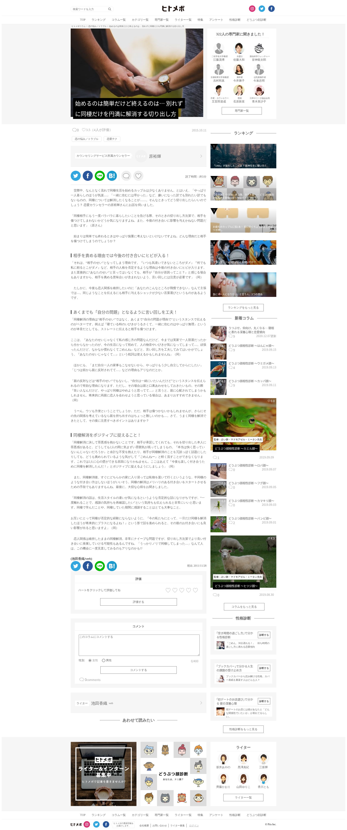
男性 (109, 660)
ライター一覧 (183, 19)
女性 (95, 660)
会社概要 (144, 825)
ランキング (99, 19)
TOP (83, 19)
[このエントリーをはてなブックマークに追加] (112, 179)
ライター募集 (177, 825)
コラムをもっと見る (244, 606)
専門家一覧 (162, 19)
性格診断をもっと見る (243, 729)
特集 (200, 19)
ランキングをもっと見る (243, 307)
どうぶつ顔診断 (256, 19)
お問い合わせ (159, 825)
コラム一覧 (119, 19)
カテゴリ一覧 (140, 19)
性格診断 (235, 19)
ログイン (194, 825)
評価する (138, 601)
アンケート (216, 19)
